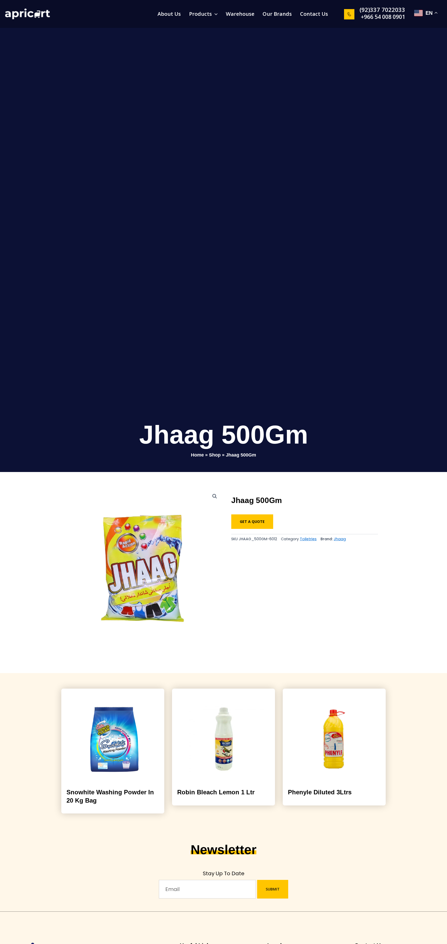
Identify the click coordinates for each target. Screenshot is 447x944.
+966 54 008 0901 (383, 16)
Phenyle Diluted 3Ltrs (320, 792)
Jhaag (340, 539)
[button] (373, 9)
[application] (215, 14)
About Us (169, 13)
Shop (215, 455)
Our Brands (277, 13)
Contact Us (314, 13)
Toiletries (308, 539)
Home (197, 455)
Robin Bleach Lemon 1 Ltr (216, 792)
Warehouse (240, 13)
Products (200, 13)
